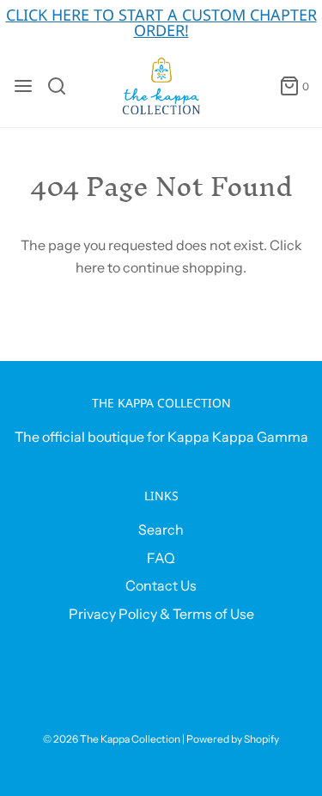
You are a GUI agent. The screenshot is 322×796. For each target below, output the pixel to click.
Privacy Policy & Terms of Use (161, 613)
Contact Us (161, 585)
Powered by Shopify (232, 738)
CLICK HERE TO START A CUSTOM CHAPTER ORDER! (161, 22)
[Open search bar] (63, 86)
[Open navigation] (23, 86)
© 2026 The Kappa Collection (111, 738)
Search (161, 529)
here (90, 267)
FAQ (161, 557)
